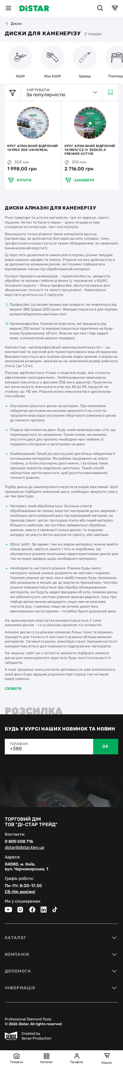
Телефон (19, 744)
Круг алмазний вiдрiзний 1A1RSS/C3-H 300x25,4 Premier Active (89, 150)
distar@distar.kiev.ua (24, 847)
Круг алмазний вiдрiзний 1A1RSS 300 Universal (32, 148)
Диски (16, 24)
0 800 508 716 (19, 841)
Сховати (13, 689)
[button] (10, 123)
